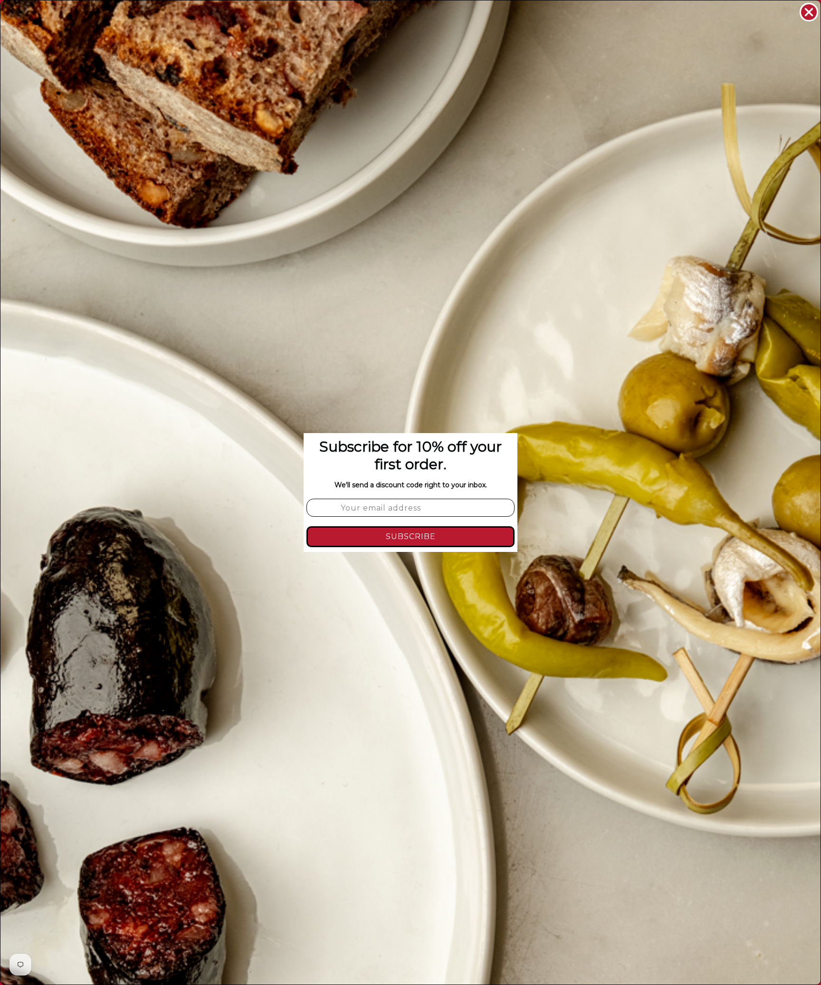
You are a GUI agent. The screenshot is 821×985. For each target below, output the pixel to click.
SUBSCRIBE (411, 536)
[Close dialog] (809, 12)
